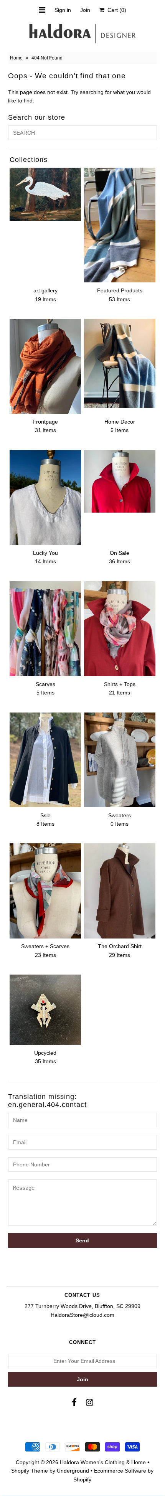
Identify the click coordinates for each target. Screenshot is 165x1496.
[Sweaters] (119, 760)
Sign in (62, 10)
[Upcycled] (45, 1010)
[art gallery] (45, 194)
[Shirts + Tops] (119, 628)
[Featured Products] (119, 225)
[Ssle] (45, 760)
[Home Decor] (119, 363)
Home (16, 58)
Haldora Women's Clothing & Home (103, 1462)
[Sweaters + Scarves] (45, 890)
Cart (115, 10)
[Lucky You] (45, 497)
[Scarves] (45, 628)
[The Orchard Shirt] (119, 890)
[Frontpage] (45, 366)
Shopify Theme (29, 1471)
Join (85, 10)
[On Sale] (119, 481)
